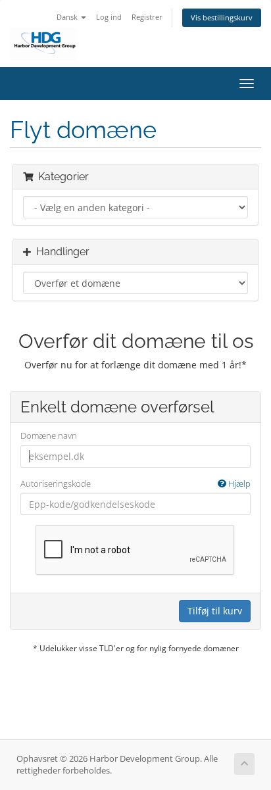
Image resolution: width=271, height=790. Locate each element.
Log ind (109, 17)
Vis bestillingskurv (222, 17)
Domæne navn (48, 435)
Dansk (68, 17)
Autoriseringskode (135, 483)
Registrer (147, 17)
